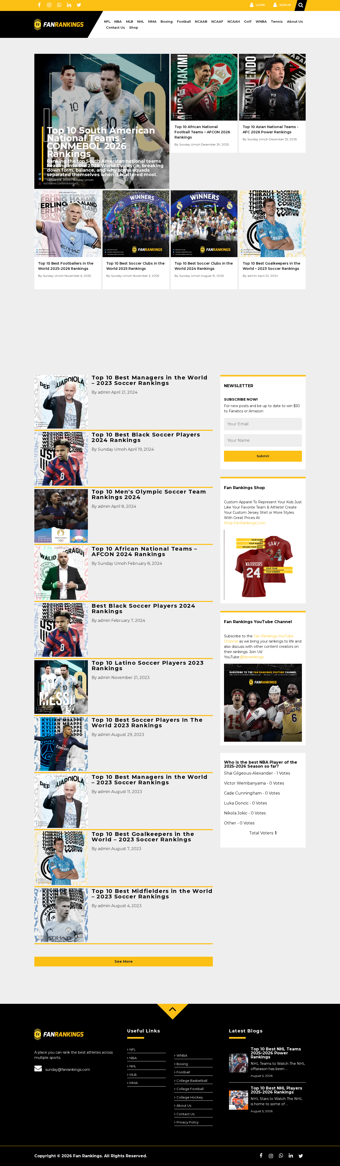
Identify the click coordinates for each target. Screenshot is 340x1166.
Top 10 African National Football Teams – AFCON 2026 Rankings (202, 132)
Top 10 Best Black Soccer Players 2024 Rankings (146, 437)
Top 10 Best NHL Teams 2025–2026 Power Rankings (276, 1053)
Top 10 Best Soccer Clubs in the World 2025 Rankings (135, 266)
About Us (295, 21)
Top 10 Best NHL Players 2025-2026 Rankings (276, 1090)
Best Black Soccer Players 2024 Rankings (144, 608)
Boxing (167, 21)
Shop (133, 27)
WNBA (261, 21)
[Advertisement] (170, 328)
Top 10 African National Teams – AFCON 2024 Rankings (144, 551)
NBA (118, 21)
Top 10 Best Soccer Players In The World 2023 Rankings (147, 722)
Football (184, 21)
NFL (107, 21)
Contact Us (115, 27)
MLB (129, 21)
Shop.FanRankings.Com (245, 523)
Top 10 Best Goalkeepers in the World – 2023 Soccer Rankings (271, 266)
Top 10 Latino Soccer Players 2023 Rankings (148, 665)
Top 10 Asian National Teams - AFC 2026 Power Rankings (270, 129)
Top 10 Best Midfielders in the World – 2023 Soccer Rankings (152, 893)
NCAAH (233, 21)
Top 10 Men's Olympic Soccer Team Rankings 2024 (149, 494)
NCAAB (201, 21)
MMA (152, 21)
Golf (247, 21)
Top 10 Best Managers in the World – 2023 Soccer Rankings (150, 380)
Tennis (277, 21)
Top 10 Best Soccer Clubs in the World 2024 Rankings (203, 266)
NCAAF (217, 21)
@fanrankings (252, 657)
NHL (140, 21)
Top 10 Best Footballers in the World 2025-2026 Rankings (65, 266)
